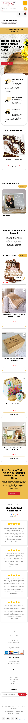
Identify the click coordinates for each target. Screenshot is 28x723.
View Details (6, 41)
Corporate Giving (14, 679)
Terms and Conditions (14, 713)
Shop (14, 681)
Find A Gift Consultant (9, 20)
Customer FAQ (14, 636)
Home (14, 673)
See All (22, 186)
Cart (25, 12)
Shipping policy (14, 640)
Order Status (14, 638)
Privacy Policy (9, 711)
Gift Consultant (16, 31)
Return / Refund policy (14, 642)
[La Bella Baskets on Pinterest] (12, 718)
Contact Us (14, 683)
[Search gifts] (25, 8)
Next (25, 69)
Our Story (14, 675)
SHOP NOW (13, 166)
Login (19, 13)
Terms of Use (19, 711)
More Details (19, 278)
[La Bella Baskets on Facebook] (3, 718)
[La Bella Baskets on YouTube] (22, 720)
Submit (22, 694)
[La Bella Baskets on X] (8, 718)
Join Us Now (13, 493)
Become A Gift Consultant (14, 663)
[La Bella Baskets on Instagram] (16, 718)
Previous (25, 65)
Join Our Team (14, 677)
